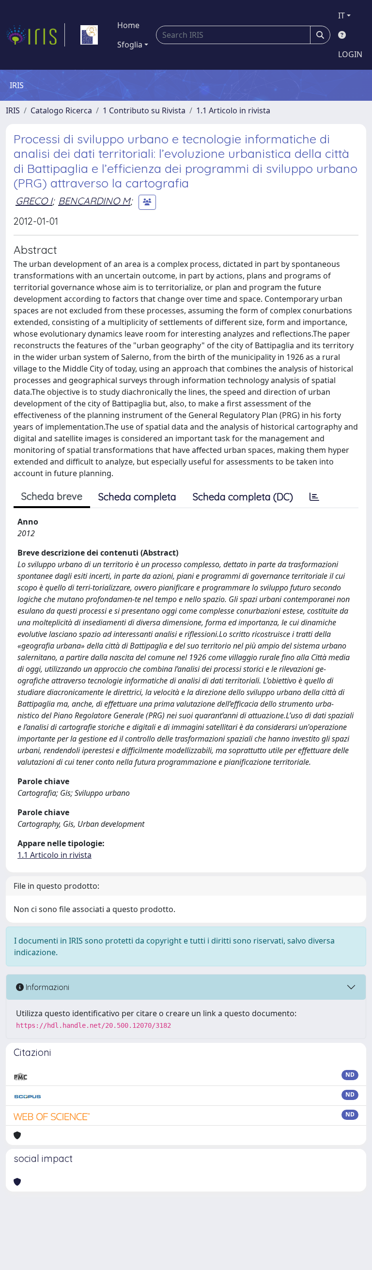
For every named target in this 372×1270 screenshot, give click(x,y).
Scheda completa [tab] (137, 497)
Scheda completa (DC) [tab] (243, 497)
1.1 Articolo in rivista (233, 110)
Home (128, 25)
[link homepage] (35, 34)
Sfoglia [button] (129, 44)
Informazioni (46, 987)
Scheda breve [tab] (51, 496)
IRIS (13, 110)
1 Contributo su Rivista (144, 110)
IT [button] (341, 15)
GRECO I (34, 201)
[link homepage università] (89, 34)
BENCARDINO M (94, 201)
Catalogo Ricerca (61, 110)
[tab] (314, 497)
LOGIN (350, 54)
